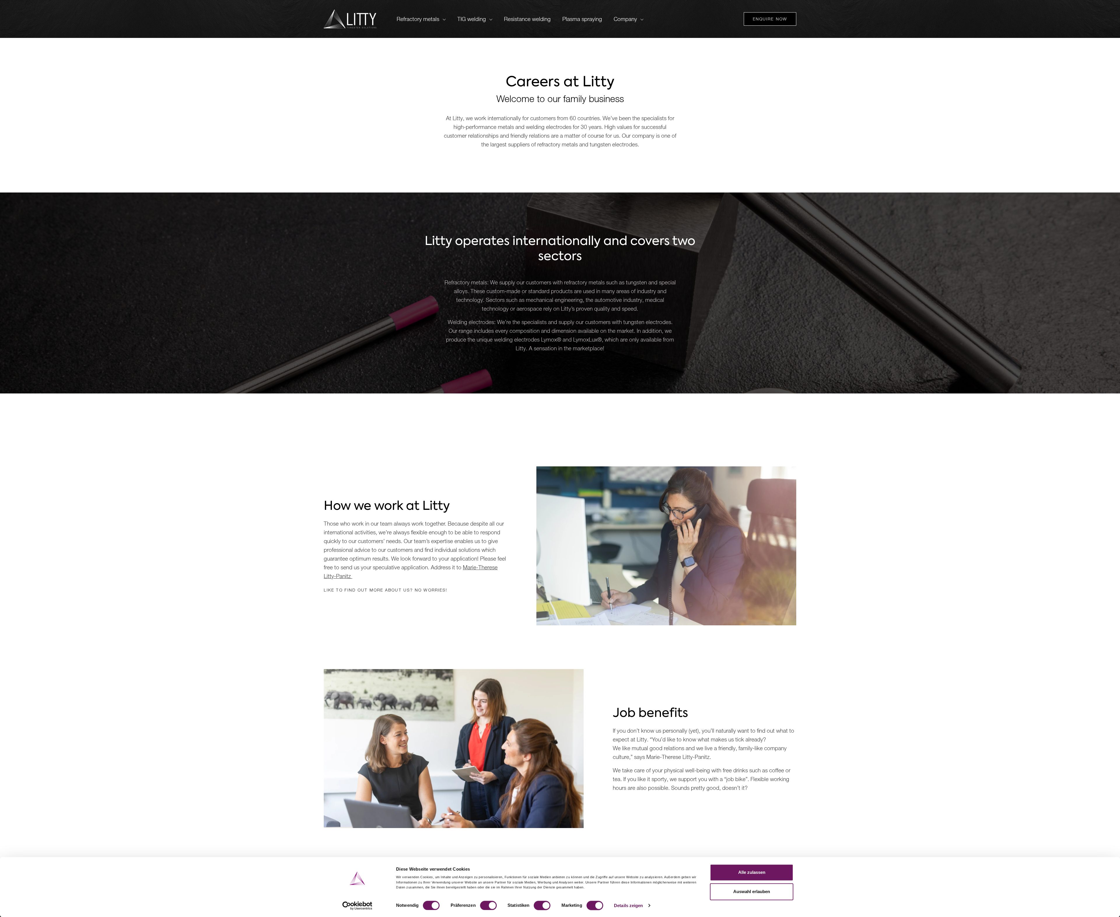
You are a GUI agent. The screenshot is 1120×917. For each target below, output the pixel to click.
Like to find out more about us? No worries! (385, 589)
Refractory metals (418, 18)
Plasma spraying (582, 18)
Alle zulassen (751, 872)
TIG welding (471, 18)
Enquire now (770, 18)
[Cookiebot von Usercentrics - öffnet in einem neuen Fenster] (357, 905)
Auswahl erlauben (751, 891)
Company (625, 18)
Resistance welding (527, 18)
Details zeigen (628, 905)
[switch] (488, 905)
